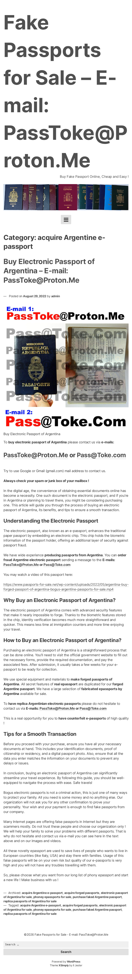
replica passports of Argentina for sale (30, 901)
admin (55, 296)
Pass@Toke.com (101, 455)
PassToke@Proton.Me (35, 455)
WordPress (73, 961)
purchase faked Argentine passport (97, 897)
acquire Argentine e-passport (42, 893)
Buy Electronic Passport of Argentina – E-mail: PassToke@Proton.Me (49, 270)
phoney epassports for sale (52, 897)
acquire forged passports (81, 893)
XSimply (64, 965)
